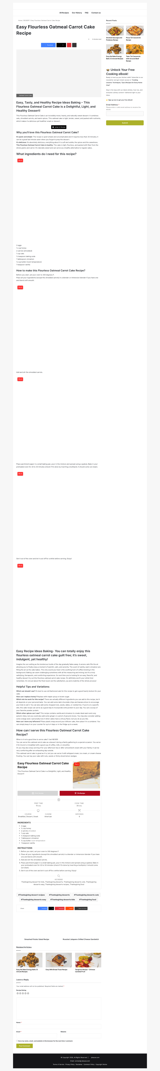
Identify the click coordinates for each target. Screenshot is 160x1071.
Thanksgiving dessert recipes (32, 895)
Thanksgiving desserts (60, 895)
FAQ (86, 13)
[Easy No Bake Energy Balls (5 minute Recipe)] (29, 960)
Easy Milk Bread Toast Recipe (56, 969)
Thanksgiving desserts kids (63, 899)
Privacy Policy (70, 1064)
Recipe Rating (21, 990)
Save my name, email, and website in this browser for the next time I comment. (45, 1041)
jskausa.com (95, 1057)
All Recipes (64, 13)
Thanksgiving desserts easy (34, 899)
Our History (77, 13)
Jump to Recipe (59, 127)
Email (18, 1032)
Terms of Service (58, 1064)
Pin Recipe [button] (81, 793)
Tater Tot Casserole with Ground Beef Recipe (133, 58)
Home (20, 20)
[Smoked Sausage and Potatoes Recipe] (115, 31)
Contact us (96, 13)
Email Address (112, 105)
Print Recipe (39, 793)
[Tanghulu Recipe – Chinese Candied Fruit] (88, 960)
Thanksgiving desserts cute (87, 895)
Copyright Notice (101, 1064)
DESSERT (26, 20)
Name (19, 1022)
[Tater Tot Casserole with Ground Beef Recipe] (135, 49)
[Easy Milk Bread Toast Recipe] (59, 960)
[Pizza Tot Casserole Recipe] (135, 31)
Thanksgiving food (88, 899)
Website (63, 1032)
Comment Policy (89, 1064)
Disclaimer (79, 1064)
